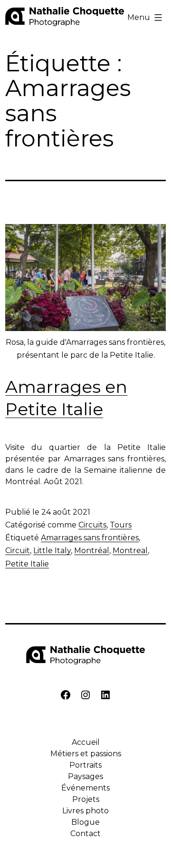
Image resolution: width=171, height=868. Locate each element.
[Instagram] (85, 696)
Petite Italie (27, 563)
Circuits (92, 524)
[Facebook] (65, 696)
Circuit (17, 550)
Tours (121, 524)
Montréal (91, 550)
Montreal (130, 550)
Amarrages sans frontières (90, 537)
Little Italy (52, 550)
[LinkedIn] (105, 696)
